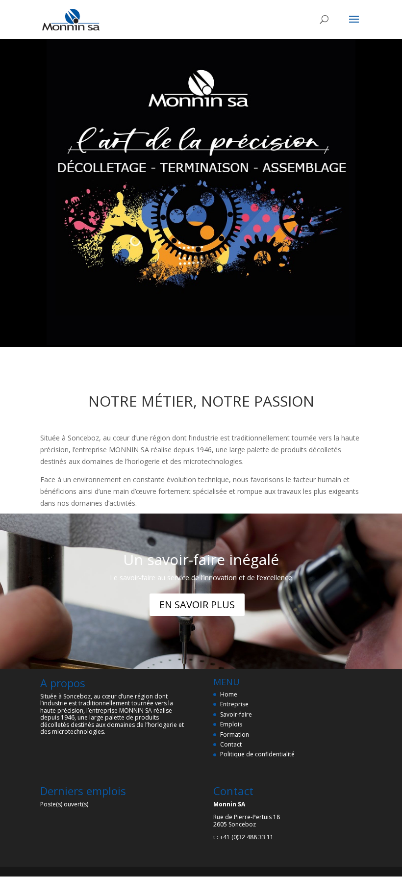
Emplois (231, 724)
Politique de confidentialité (257, 754)
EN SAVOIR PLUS (197, 604)
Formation (234, 734)
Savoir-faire (236, 714)
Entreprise (234, 704)
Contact (231, 744)
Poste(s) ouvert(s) (64, 804)
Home (228, 694)
